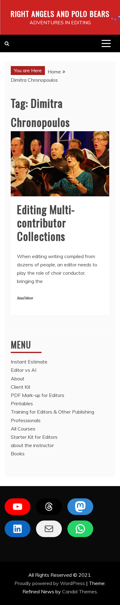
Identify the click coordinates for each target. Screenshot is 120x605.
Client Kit (20, 387)
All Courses (23, 429)
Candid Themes (79, 591)
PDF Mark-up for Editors (37, 395)
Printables (22, 403)
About (17, 378)
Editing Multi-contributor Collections (46, 222)
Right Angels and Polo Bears (60, 13)
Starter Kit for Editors (34, 437)
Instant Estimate (29, 362)
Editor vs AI (23, 370)
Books (18, 453)
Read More (25, 298)
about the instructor (32, 445)
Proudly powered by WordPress (50, 583)
